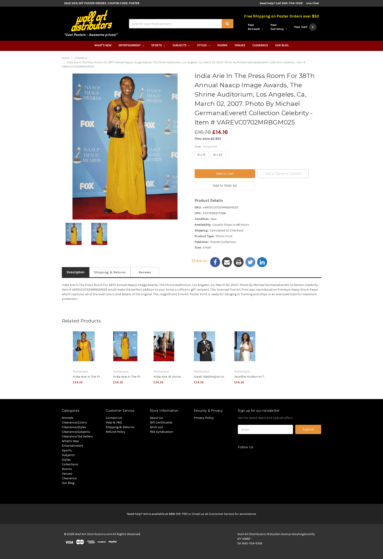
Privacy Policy (204, 418)
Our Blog (282, 45)
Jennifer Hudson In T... (250, 376)
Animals (68, 418)
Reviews (145, 272)
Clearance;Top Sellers (77, 436)
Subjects (179, 45)
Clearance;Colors (74, 422)
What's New (102, 45)
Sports (156, 45)
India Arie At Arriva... (168, 376)
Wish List (156, 427)
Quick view (91, 345)
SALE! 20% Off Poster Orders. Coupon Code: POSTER (101, 3)
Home (66, 58)
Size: (206, 146)
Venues (239, 45)
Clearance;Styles (74, 427)
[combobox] (181, 23)
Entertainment (130, 45)
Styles (202, 45)
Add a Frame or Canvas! (283, 174)
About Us (156, 418)
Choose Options (90, 353)
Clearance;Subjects (76, 432)
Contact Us (114, 418)
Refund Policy (115, 432)
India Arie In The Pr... (87, 376)
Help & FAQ (114, 422)
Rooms (222, 45)
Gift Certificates (161, 422)
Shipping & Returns (110, 272)
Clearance (260, 45)
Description (75, 272)
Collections (70, 464)
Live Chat (312, 3)
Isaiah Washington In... (210, 376)
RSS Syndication (161, 432)
